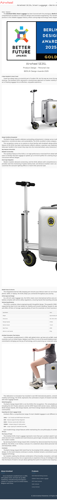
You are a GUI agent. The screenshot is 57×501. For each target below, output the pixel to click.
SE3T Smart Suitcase (37, 481)
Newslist (8, 12)
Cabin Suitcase (35, 484)
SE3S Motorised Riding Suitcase (40, 475)
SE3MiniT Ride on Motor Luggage (40, 478)
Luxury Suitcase (36, 487)
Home (3, 12)
